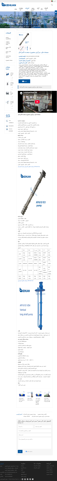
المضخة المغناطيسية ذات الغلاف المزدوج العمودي (12, 102)
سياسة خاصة (23, 476)
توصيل (22, 465)
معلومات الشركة (37, 465)
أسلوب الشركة (37, 467)
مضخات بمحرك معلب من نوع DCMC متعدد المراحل (12, 74)
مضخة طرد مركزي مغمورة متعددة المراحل (40, 416)
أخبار (38, 8)
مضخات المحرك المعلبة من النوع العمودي (12, 84)
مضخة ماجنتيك (49, 467)
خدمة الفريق (23, 467)
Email (24, 81)
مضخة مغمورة (9, 60)
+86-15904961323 (11, 121)
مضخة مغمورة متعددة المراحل (29, 414)
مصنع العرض (32, 9)
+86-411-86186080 (11, 130)
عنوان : (1, 466)
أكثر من (12, 78)
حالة (42, 9)
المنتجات (27, 8)
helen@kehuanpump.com (12, 472)
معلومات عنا (21, 9)
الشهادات (23, 472)
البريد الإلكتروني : (3, 472)
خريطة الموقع (24, 474)
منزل (16, 9)
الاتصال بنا (46, 9)
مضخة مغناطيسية (8, 38)
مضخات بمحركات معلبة (8, 43)
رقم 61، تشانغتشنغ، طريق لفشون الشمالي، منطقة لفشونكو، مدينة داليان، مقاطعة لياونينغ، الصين (11, 468)
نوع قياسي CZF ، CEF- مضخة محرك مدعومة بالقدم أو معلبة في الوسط (11, 93)
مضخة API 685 (8, 48)
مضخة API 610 (8, 52)
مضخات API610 (26, 416)
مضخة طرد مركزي (29, 29)
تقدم (20, 451)
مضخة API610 (49, 470)
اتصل (2, 464)
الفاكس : (2, 476)
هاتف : (1, 474)
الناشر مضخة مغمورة (42, 414)
